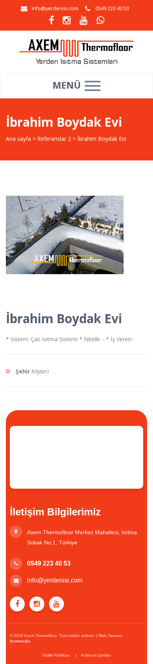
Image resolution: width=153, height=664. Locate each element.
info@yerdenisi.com (55, 8)
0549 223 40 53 (49, 563)
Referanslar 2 (54, 138)
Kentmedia (20, 641)
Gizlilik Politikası (56, 655)
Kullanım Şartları (96, 655)
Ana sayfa (18, 138)
